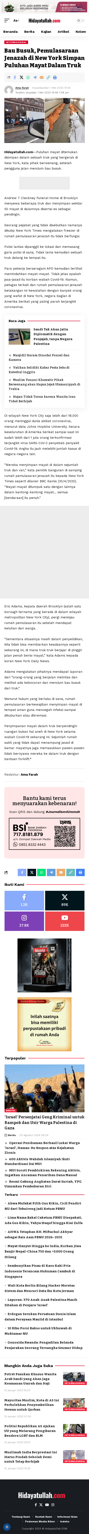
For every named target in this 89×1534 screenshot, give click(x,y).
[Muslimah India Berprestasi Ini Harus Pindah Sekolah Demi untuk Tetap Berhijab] (74, 1456)
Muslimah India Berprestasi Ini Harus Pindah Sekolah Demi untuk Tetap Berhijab (30, 1457)
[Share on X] (21, 77)
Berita (10, 1110)
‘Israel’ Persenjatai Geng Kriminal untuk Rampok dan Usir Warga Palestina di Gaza (44, 1122)
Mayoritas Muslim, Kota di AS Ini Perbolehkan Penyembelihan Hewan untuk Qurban (31, 1405)
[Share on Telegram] (35, 77)
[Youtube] (65, 921)
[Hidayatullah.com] (45, 20)
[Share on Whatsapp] (28, 77)
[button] (8, 21)
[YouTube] (47, 1505)
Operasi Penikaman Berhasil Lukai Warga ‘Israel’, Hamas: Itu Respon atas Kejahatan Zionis (42, 1148)
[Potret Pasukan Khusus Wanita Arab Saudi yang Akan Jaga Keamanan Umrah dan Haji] (74, 1378)
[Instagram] (24, 921)
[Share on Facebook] (15, 77)
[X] (65, 900)
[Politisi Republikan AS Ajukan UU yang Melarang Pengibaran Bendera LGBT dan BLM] (74, 1430)
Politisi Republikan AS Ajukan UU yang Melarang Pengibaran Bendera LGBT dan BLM (30, 1431)
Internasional (16, 42)
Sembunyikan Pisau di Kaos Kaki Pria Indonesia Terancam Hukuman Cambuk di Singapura (40, 1271)
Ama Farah (22, 87)
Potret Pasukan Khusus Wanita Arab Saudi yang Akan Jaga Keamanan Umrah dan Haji (30, 1379)
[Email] (41, 77)
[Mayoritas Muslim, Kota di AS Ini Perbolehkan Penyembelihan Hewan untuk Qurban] (74, 1404)
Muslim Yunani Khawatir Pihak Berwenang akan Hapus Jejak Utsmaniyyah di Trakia (44, 384)
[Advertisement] (44, 183)
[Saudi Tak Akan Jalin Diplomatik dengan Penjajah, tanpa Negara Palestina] (19, 336)
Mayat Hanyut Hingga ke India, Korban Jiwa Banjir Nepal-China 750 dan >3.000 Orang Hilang (43, 1251)
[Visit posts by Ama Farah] (8, 90)
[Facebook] (24, 900)
